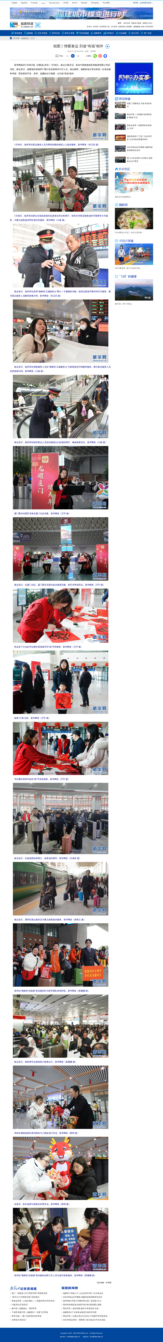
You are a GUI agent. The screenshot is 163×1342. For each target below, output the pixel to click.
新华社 (89, 26)
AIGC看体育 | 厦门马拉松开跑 (127, 268)
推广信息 (148, 33)
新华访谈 (56, 33)
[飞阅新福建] (134, 276)
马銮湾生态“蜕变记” (20, 1304)
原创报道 (18, 33)
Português (95, 2)
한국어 (74, 2)
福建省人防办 (147, 23)
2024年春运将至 (70, 1319)
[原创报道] (134, 99)
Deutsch (84, 2)
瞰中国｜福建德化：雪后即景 (24, 1308)
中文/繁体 (106, 2)
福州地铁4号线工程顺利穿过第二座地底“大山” (82, 1300)
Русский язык (54, 2)
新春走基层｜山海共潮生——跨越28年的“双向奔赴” (33, 1300)
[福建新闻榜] (86, 1288)
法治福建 (122, 33)
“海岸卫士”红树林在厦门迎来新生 (26, 1297)
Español (24, 2)
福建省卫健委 (136, 23)
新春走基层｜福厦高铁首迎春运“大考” (139, 127)
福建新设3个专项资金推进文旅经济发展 (80, 1312)
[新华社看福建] (35, 1288)
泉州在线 (126, 23)
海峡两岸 (97, 33)
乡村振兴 (110, 33)
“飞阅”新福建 (83, 33)
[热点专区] (134, 169)
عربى (43, 2)
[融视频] (134, 205)
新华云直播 (69, 33)
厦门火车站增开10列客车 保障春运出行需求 (139, 159)
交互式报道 (42, 33)
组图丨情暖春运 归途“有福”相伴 (139, 105)
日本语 (65, 2)
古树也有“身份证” (19, 1319)
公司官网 (114, 26)
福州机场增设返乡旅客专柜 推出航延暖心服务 (82, 1304)
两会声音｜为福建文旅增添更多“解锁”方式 (139, 116)
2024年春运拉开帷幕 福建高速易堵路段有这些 (82, 1297)
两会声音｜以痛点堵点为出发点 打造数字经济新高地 (85, 1316)
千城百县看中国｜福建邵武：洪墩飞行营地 (30, 1312)
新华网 (95, 26)
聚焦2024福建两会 (123, 196)
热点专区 (135, 33)
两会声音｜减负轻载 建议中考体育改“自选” (81, 1308)
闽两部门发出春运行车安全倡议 (92, 1319)
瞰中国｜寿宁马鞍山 (123, 303)
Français (34, 2)
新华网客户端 (104, 26)
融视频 (30, 33)
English (14, 2)
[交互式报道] (134, 241)
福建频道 (25, 38)
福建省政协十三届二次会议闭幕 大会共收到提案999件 (139, 138)
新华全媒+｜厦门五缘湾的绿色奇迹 (26, 1316)
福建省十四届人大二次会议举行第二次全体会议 (83, 1293)
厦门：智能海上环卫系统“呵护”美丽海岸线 (29, 1293)
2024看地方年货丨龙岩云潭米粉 (128, 232)
